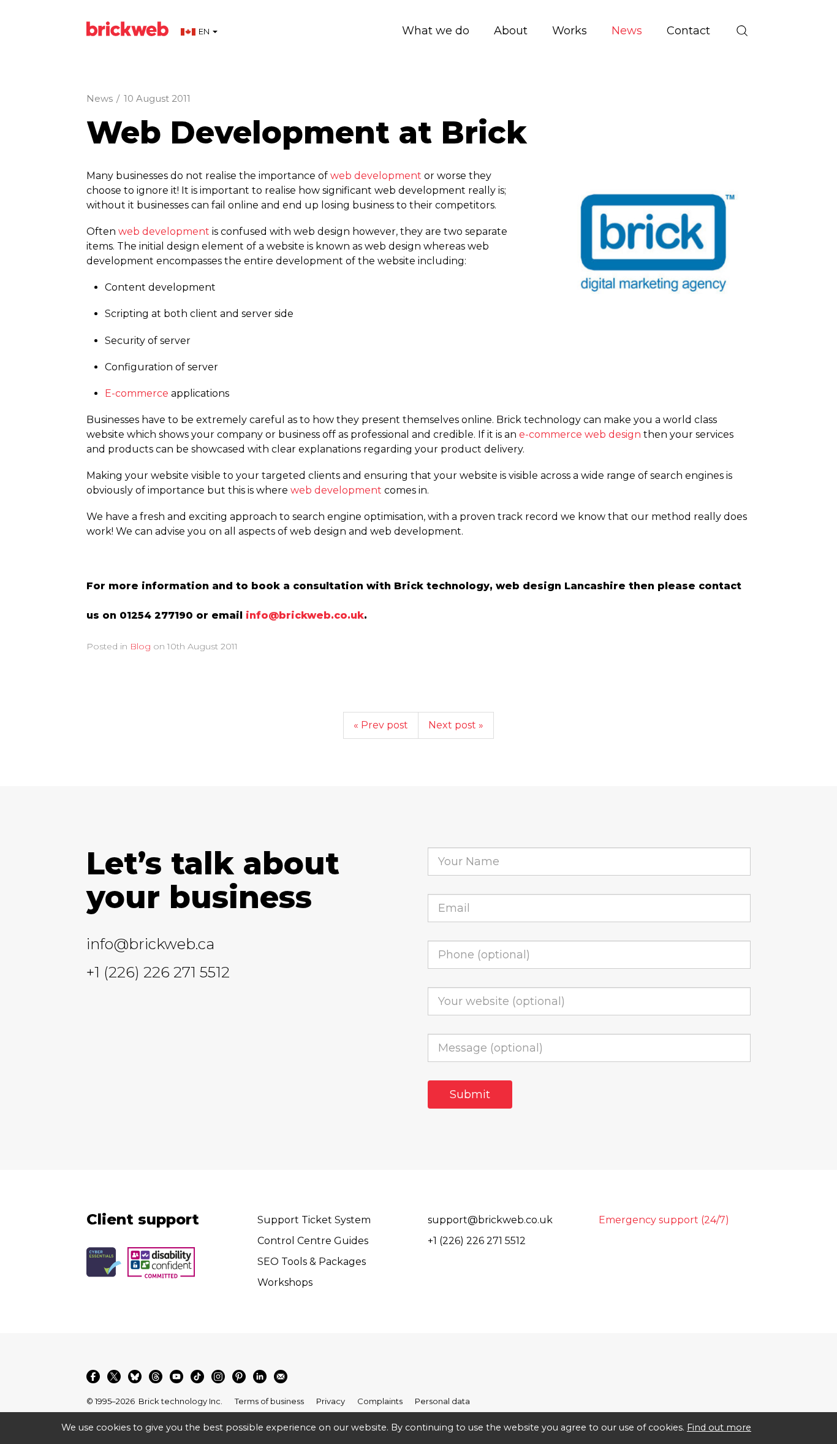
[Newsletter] (280, 1376)
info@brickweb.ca (150, 944)
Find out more (719, 1427)
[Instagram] (218, 1376)
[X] (114, 1376)
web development (376, 175)
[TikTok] (197, 1376)
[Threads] (155, 1376)
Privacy (330, 1401)
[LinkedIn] (259, 1376)
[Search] (742, 30)
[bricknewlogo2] (653, 242)
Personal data (442, 1401)
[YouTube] (176, 1376)
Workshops (284, 1282)
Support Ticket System (314, 1220)
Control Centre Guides (312, 1241)
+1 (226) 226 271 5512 (158, 972)
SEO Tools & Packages (311, 1261)
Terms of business (269, 1401)
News (99, 98)
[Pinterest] (239, 1376)
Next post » (455, 725)
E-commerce (137, 393)
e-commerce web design (580, 434)
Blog (140, 646)
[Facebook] (93, 1376)
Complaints (380, 1401)
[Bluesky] (134, 1376)
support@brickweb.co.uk (490, 1220)
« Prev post (381, 725)
